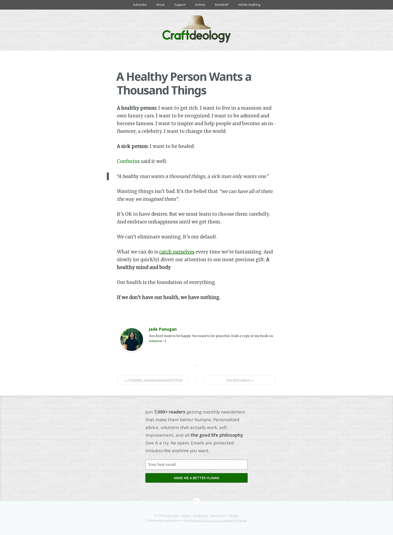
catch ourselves (176, 252)
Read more (200, 515)
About (160, 5)
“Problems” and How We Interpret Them (153, 380)
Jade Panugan (163, 329)
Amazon (155, 341)
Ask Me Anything (249, 5)
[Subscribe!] (196, 501)
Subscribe (139, 5)
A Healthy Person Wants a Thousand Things (183, 83)
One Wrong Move (240, 380)
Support (179, 5)
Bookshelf (221, 5)
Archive (200, 5)
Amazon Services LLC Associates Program (218, 520)
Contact (233, 515)
